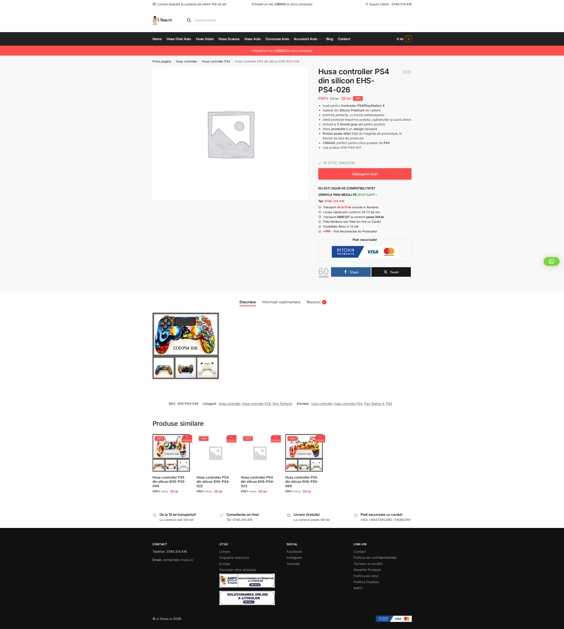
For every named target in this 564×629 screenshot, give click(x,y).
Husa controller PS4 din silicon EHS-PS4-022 (213, 481)
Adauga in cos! (365, 174)
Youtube (293, 564)
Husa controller (186, 61)
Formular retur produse (237, 570)
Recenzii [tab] (316, 302)
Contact (359, 551)
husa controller (321, 403)
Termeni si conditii (368, 564)
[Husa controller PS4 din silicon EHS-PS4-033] (409, 72)
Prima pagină (161, 61)
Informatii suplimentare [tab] (281, 302)
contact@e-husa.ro (178, 560)
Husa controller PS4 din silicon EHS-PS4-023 (257, 481)
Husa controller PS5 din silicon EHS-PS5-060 (301, 481)
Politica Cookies (366, 582)
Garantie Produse (367, 570)
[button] (404, 39)
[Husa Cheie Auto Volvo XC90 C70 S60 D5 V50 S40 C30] (405, 72)
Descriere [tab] (248, 302)
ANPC (358, 588)
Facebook (294, 551)
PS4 (389, 403)
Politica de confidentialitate (375, 557)
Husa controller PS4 (216, 61)
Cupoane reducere (234, 557)
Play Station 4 (374, 403)
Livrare (224, 551)
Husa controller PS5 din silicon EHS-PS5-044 (169, 481)
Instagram (294, 557)
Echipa (224, 564)
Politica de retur (366, 576)
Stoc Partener (282, 403)
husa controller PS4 (348, 403)
